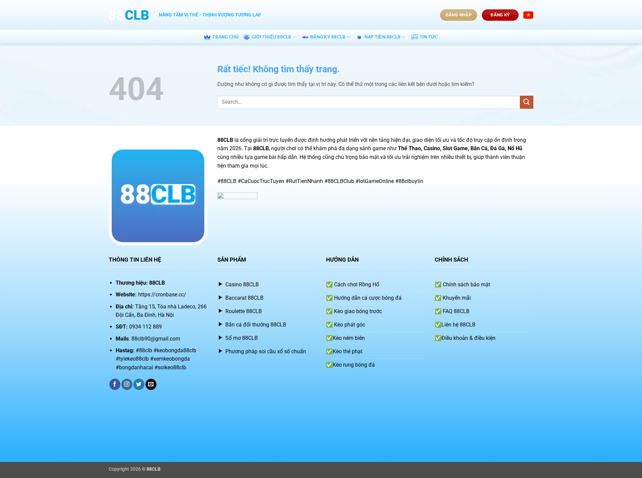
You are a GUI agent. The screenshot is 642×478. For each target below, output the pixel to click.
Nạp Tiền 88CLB (382, 36)
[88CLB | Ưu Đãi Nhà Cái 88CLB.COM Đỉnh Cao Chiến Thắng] (129, 15)
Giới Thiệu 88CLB (271, 36)
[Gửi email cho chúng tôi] (150, 384)
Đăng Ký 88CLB (327, 36)
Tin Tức (429, 36)
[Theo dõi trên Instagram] (126, 384)
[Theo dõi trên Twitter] (138, 384)
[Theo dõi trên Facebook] (114, 384)
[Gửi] (526, 102)
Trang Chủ (225, 36)
